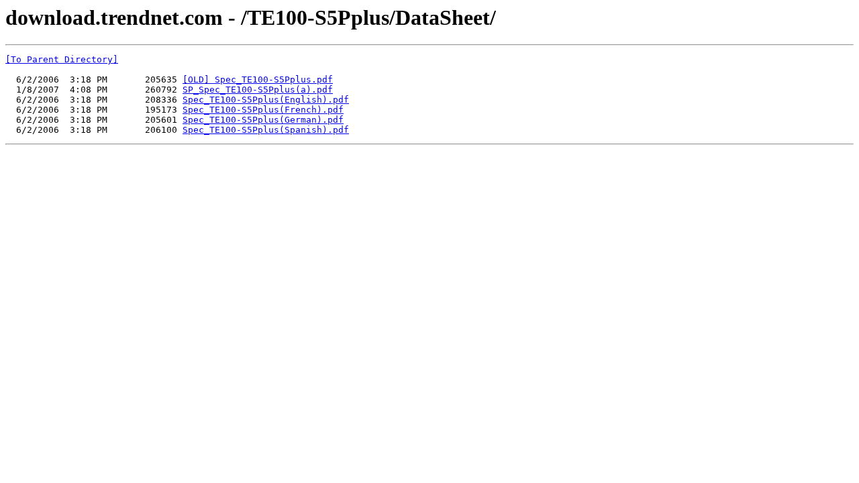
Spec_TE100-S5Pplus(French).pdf (263, 110)
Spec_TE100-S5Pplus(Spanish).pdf (266, 130)
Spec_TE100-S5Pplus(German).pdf (263, 120)
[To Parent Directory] (61, 59)
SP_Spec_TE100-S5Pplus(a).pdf (258, 90)
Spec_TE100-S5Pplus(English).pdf (266, 100)
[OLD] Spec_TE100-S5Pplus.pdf (258, 79)
